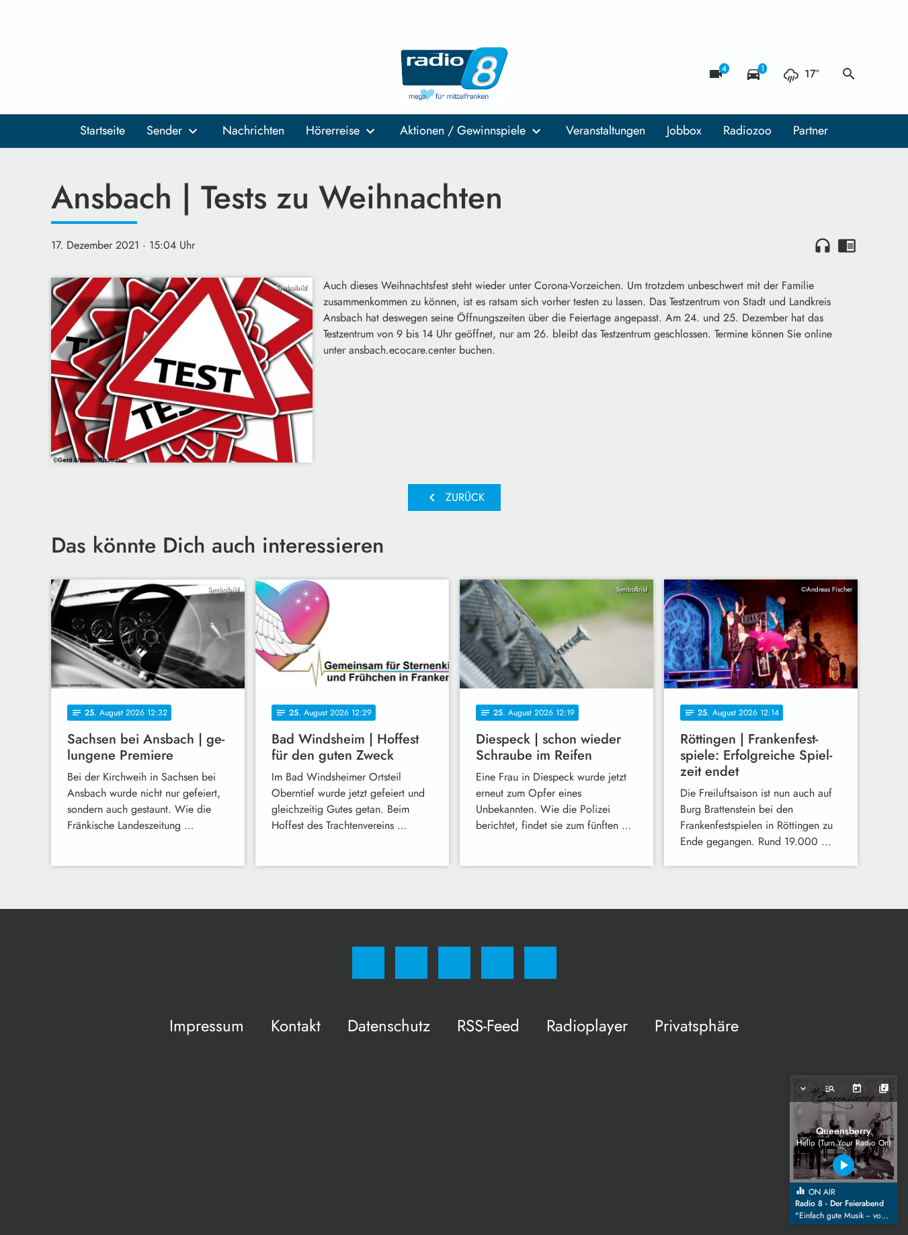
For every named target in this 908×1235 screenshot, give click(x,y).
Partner (810, 130)
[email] (172, 74)
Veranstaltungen (605, 130)
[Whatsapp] (118, 74)
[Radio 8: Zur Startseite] (454, 74)
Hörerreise (333, 130)
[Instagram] (91, 74)
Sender (164, 130)
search (849, 74)
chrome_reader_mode (846, 245)
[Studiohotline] (145, 74)
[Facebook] (64, 74)
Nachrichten (253, 130)
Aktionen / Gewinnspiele (463, 130)
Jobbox (684, 130)
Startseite (102, 130)
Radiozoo (747, 130)
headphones (822, 245)
